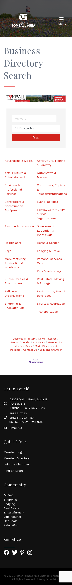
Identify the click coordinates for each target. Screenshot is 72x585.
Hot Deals (39, 342)
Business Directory (24, 338)
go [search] (37, 137)
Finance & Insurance (19, 226)
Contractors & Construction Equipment (14, 206)
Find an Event (13, 470)
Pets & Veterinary (49, 271)
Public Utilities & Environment (16, 281)
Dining (8, 495)
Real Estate (11, 508)
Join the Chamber (16, 464)
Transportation (47, 311)
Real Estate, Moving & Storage (50, 281)
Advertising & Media (19, 160)
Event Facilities (47, 202)
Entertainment (14, 512)
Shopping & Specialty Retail (15, 306)
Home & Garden (48, 243)
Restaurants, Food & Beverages (51, 293)
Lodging (9, 504)
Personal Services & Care (51, 261)
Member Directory (17, 458)
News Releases (47, 338)
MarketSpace (42, 346)
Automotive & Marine (46, 175)
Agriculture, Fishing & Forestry (51, 163)
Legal (8, 251)
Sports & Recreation (51, 303)
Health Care (13, 243)
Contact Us (30, 349)
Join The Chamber (51, 349)
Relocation (11, 525)
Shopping (10, 499)
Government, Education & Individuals (46, 231)
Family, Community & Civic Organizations (51, 214)
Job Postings (13, 516)
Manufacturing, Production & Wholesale (16, 263)
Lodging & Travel (49, 251)
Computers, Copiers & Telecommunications (52, 189)
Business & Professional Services (13, 189)
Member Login (14, 452)
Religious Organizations (14, 293)
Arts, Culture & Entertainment (15, 175)
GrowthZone (53, 579)
